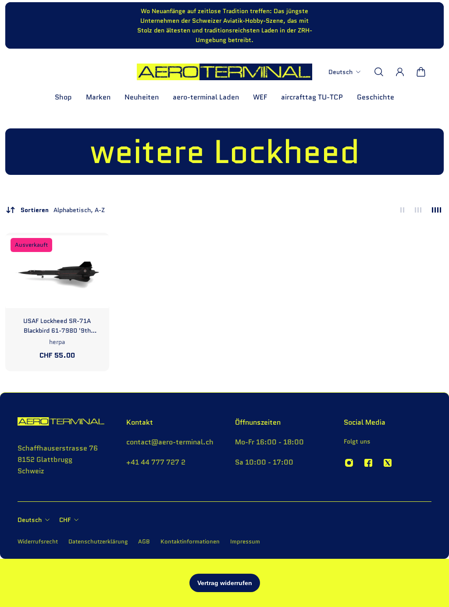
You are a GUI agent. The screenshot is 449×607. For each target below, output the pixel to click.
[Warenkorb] (420, 72)
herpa (57, 341)
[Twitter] (387, 462)
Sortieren (63, 210)
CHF (65, 519)
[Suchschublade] (378, 72)
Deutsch (30, 519)
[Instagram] (349, 462)
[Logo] (224, 72)
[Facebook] (368, 462)
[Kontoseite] (399, 72)
